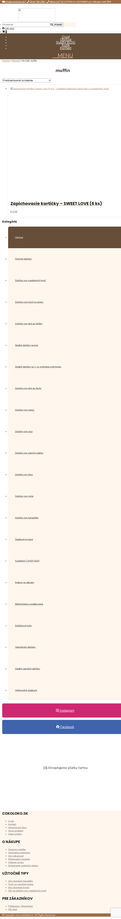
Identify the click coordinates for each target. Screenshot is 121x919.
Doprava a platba (17, 849)
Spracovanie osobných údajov (23, 865)
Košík (66, 45)
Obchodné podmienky (19, 852)
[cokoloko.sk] (36, 20)
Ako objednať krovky (19, 887)
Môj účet (9, 28)
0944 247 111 (57, 2)
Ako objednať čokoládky (20, 881)
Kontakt (65, 48)
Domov (6, 60)
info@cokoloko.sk (15, 2)
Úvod (66, 37)
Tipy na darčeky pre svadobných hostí (27, 890)
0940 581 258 (37, 2)
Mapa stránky (15, 834)
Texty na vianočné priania (20, 884)
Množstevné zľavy (17, 827)
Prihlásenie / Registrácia (20, 906)
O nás (11, 821)
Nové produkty (15, 830)
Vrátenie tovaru (16, 862)
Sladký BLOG (65, 42)
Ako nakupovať (16, 856)
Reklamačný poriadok (19, 859)
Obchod (65, 39)
